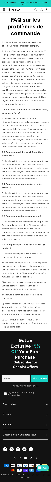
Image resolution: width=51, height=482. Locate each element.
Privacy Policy (19, 386)
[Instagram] (20, 458)
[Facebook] (14, 458)
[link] (5, 449)
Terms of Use (33, 386)
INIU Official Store (15, 475)
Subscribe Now (39, 378)
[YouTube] (25, 458)
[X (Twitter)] (36, 458)
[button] (4, 9)
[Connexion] (41, 9)
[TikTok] (31, 458)
